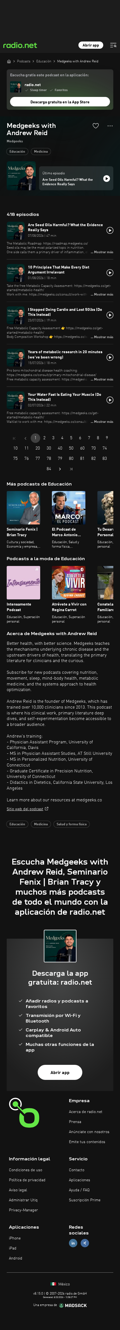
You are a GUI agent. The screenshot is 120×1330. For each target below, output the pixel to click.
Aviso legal (18, 1190)
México (63, 1284)
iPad (12, 1248)
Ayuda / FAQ (79, 1190)
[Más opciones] (110, 126)
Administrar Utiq (23, 1200)
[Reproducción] (106, 178)
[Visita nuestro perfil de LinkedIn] (73, 1243)
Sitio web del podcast (25, 809)
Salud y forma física (72, 824)
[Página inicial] (9, 61)
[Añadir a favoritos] (95, 125)
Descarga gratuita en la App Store (60, 102)
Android (15, 1258)
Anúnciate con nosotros (89, 1132)
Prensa (75, 1122)
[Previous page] (25, 438)
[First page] (14, 438)
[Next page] (60, 469)
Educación (17, 151)
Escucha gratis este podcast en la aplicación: (49, 75)
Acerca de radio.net (85, 1112)
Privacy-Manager (23, 1210)
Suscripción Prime (84, 1200)
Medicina (41, 151)
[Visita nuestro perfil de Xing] (85, 1243)
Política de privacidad (27, 1180)
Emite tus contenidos (87, 1142)
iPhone (15, 1238)
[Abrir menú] (113, 45)
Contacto (76, 1170)
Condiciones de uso (25, 1170)
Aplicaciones (79, 1180)
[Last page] (71, 469)
